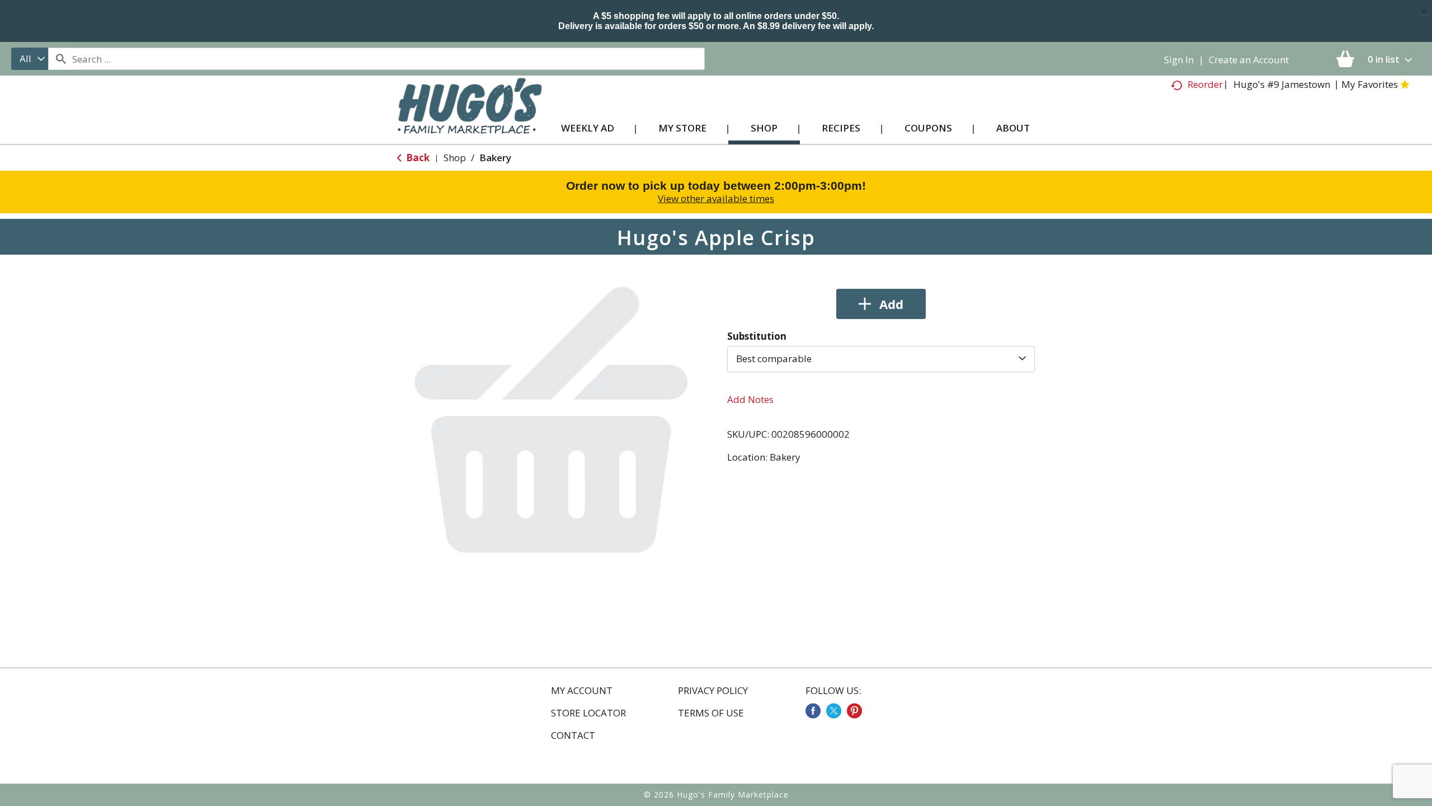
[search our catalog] (60, 59)
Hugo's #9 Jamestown (1281, 84)
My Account (582, 690)
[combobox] (29, 59)
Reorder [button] (1205, 84)
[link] (813, 711)
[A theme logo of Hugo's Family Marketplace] (469, 116)
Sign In (1179, 59)
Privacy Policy (713, 690)
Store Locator (588, 713)
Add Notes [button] (750, 399)
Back (417, 157)
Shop (455, 157)
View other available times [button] (716, 198)
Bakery (495, 157)
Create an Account (1249, 59)
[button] (881, 304)
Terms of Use (711, 713)
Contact (573, 735)
